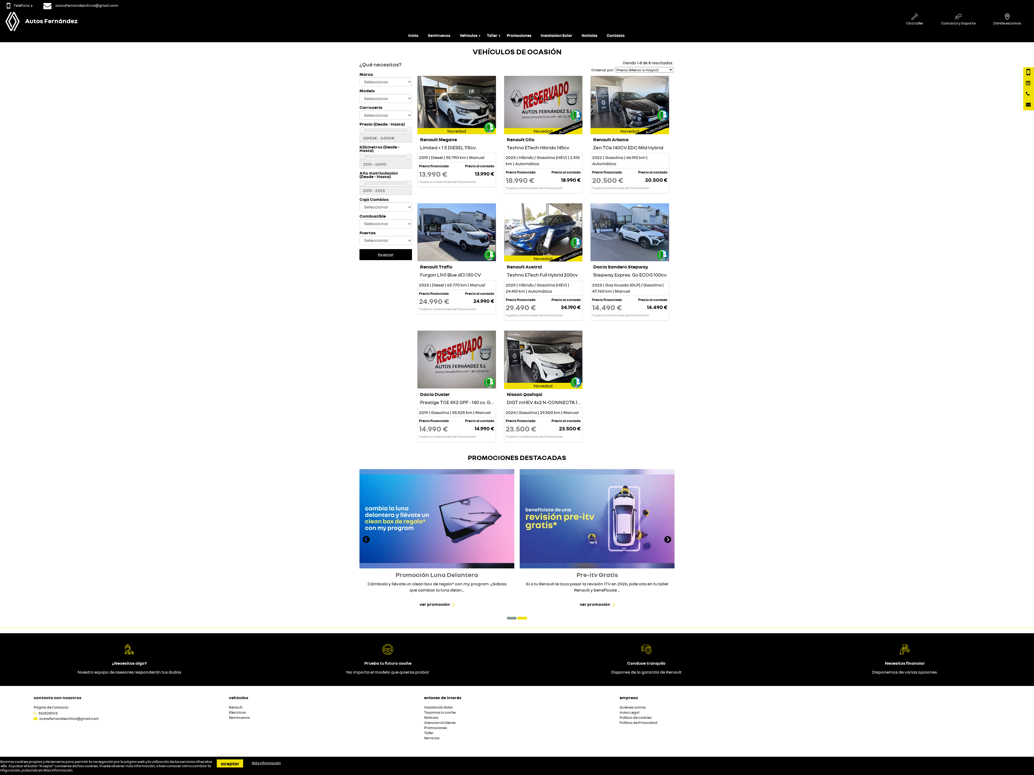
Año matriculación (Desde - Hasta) (378, 174)
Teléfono (21, 5)
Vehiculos (468, 35)
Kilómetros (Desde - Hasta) (379, 148)
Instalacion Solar (556, 35)
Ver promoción (435, 604)
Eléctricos (237, 712)
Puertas (367, 233)
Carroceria (370, 107)
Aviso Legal (629, 712)
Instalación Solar (438, 707)
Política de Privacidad (638, 723)
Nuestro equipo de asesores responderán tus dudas (129, 672)
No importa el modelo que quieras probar (387, 672)
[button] (511, 618)
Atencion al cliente (440, 723)
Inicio (413, 35)
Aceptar (230, 763)
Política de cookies (636, 718)
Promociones (519, 35)
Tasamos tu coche (440, 712)
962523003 (48, 713)
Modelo (367, 91)
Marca (366, 74)
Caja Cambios (374, 199)
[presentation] (366, 540)
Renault (235, 707)
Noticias (589, 35)
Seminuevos (439, 35)
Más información (57, 770)
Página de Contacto (51, 707)
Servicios (431, 738)
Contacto (616, 35)
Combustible (372, 216)
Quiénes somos (633, 707)
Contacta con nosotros (57, 697)
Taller (492, 35)
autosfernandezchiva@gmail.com (69, 718)
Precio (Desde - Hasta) (382, 124)
